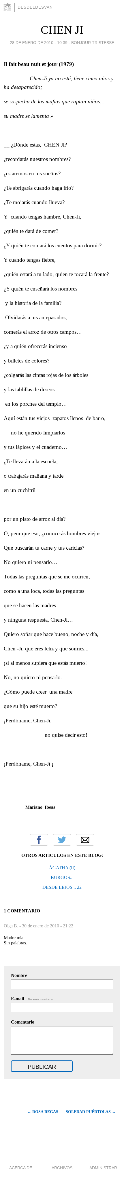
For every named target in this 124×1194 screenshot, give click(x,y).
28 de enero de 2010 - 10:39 (38, 42)
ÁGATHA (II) (62, 867)
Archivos (62, 1167)
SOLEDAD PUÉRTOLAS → (91, 1112)
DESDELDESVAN (35, 7)
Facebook (39, 840)
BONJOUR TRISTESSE (92, 42)
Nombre (19, 975)
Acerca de (20, 1167)
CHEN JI (62, 29)
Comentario (22, 1022)
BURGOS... (62, 877)
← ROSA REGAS (42, 1112)
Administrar (103, 1167)
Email (85, 840)
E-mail (32, 998)
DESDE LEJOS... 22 (62, 887)
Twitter (62, 840)
